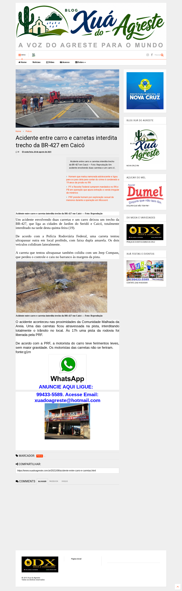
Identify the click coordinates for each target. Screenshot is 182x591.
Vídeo (51, 62)
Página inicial (76, 559)
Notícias (36, 62)
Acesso (66, 62)
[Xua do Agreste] (33, 56)
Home (23, 62)
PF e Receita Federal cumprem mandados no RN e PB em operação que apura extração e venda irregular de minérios (92, 189)
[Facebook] (152, 55)
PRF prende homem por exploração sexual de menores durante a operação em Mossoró (90, 198)
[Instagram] (147, 55)
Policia (29, 131)
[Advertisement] (39, 177)
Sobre (80, 62)
